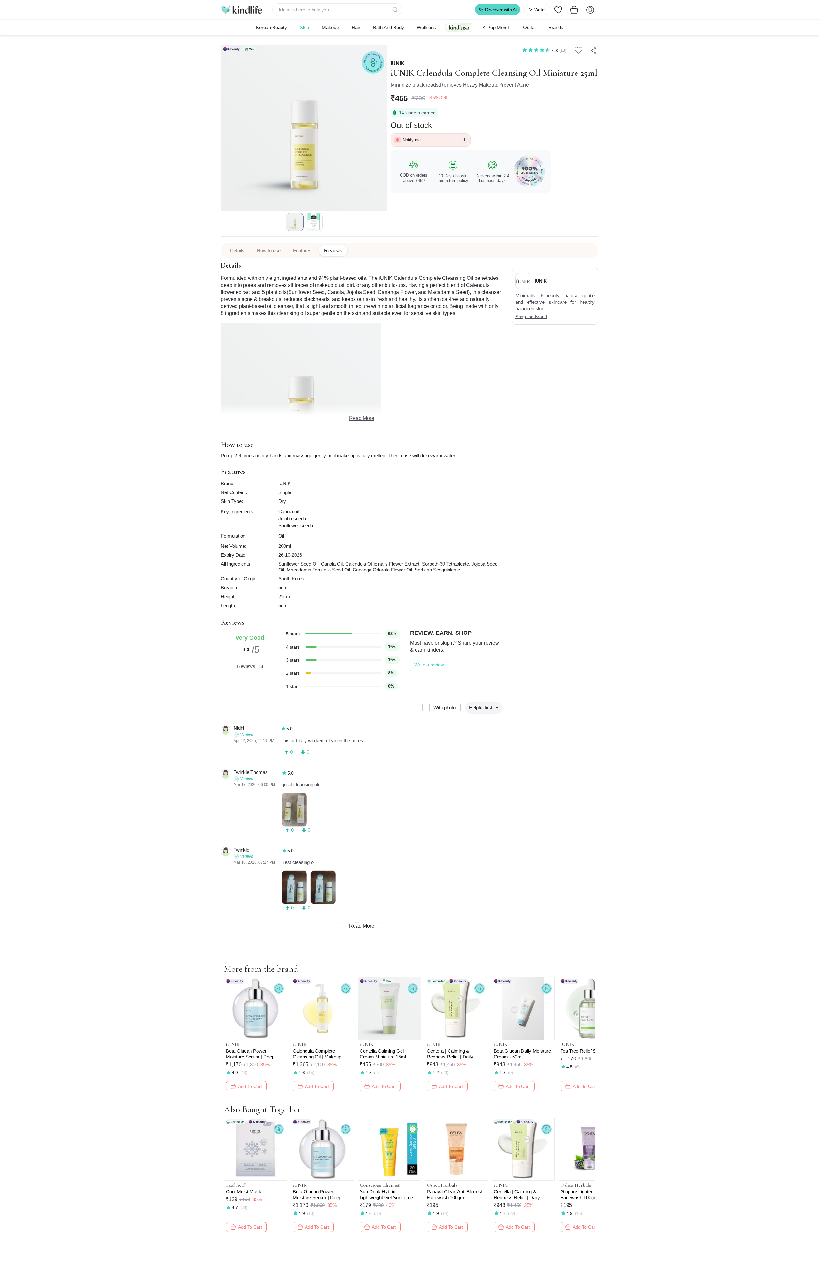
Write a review (429, 664)
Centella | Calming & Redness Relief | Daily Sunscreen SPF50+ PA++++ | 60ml (450, 1054)
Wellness (426, 27)
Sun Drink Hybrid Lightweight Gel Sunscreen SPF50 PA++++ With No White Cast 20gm (388, 1194)
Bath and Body (388, 27)
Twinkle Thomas (251, 772)
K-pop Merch (496, 27)
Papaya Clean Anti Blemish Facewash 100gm (455, 1194)
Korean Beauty (271, 27)
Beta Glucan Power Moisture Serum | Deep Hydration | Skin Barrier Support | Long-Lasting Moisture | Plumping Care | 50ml (254, 1054)
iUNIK (398, 63)
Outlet (529, 27)
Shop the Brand (531, 316)
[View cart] (574, 9)
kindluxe (459, 27)
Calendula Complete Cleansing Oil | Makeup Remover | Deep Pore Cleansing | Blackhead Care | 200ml (322, 1054)
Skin (304, 27)
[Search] (395, 9)
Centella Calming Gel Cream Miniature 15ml (383, 1053)
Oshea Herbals (442, 1185)
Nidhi (239, 728)
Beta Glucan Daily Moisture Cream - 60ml (522, 1053)
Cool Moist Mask (243, 1191)
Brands (555, 27)
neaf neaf (235, 1185)
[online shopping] (241, 9)
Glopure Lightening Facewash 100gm (580, 1194)
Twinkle (241, 850)
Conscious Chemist (380, 1185)
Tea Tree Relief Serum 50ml (589, 1051)
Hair (356, 27)
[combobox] (337, 9)
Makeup (330, 27)
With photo (444, 707)
